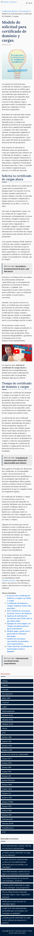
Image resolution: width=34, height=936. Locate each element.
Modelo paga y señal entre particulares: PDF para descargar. (18, 633)
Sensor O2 (6, 793)
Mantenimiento (8, 711)
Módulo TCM (7, 724)
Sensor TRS (7, 810)
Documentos (24, 11)
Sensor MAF (7, 785)
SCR (3, 733)
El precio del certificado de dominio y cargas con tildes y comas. (19, 598)
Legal (4, 707)
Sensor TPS (7, 806)
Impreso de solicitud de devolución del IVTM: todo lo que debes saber (19, 618)
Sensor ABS (6, 737)
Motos (4, 728)
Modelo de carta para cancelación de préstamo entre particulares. (18, 641)
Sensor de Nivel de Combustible (15, 754)
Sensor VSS (7, 815)
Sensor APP (6, 741)
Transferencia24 (8, 580)
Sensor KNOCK (8, 780)
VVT (4, 832)
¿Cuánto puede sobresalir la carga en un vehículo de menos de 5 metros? (16, 920)
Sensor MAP (7, 789)
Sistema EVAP (7, 823)
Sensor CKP (7, 746)
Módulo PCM (7, 720)
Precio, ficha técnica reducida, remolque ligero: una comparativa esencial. (16, 894)
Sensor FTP (6, 772)
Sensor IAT (6, 776)
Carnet (5, 685)
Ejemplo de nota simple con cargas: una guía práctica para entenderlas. (19, 626)
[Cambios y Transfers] (10, 3)
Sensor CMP (7, 750)
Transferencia (8, 828)
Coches (5, 689)
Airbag (4, 681)
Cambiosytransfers (9, 11)
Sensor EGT (7, 763)
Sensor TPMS (7, 802)
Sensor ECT (7, 759)
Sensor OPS (7, 798)
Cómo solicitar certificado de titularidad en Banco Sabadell (19, 649)
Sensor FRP (6, 767)
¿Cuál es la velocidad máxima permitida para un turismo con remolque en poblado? (14, 910)
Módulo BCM (7, 715)
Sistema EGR (7, 819)
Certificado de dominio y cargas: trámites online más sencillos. (19, 605)
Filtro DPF (6, 698)
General (5, 702)
